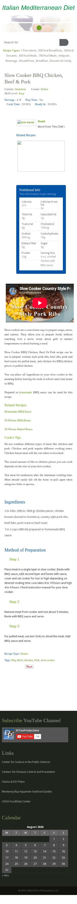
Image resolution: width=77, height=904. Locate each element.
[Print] (21, 667)
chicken (28, 660)
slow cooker (48, 660)
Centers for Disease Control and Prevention (28, 771)
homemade (26, 392)
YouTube (39, 27)
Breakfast (42, 60)
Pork (37, 660)
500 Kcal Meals (28, 55)
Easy (21, 93)
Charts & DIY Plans (13, 781)
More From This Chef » (51, 126)
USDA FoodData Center (16, 801)
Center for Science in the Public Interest (26, 762)
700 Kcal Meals (48, 55)
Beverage (11, 60)
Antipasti (64, 55)
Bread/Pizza (26, 60)
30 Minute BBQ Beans (17, 420)
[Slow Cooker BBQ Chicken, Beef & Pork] (6, 667)
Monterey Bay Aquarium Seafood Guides (27, 791)
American (20, 89)
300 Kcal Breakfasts (50, 50)
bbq (13, 660)
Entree (44, 89)
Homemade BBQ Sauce (17, 411)
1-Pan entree (28, 50)
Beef (19, 660)
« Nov (5, 875)
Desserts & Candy (60, 60)
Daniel (41, 121)
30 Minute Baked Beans (18, 429)
